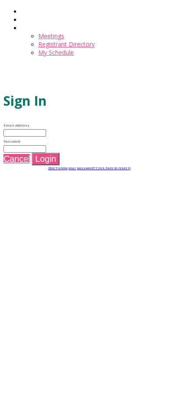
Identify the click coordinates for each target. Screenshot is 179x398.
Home (29, 11)
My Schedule (56, 52)
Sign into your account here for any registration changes (82, 68)
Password (11, 141)
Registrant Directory (66, 44)
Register (32, 19)
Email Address (16, 125)
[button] (16, 159)
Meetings (34, 27)
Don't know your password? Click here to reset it (89, 167)
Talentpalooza (23, 76)
